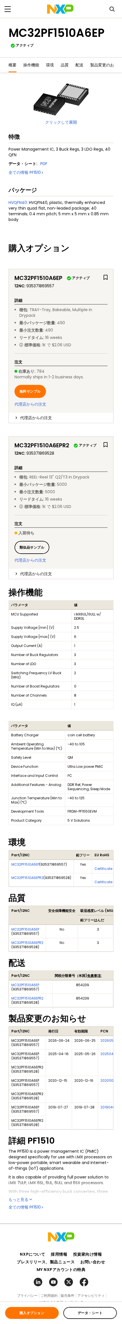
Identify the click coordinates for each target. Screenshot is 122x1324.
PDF (43, 163)
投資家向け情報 (87, 1254)
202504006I (110, 1053)
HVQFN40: (18, 202)
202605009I (110, 1040)
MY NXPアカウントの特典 (61, 1269)
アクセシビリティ (91, 1295)
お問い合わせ (92, 1262)
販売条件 (67, 1295)
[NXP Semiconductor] (60, 9)
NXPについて (32, 1254)
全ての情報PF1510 (25, 172)
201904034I (110, 1107)
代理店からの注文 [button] (36, 418)
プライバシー (27, 1295)
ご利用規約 (49, 1295)
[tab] (61, 418)
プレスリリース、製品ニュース (46, 1262)
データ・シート (90, 1312)
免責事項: (94, 975)
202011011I (108, 1080)
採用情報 (59, 1254)
